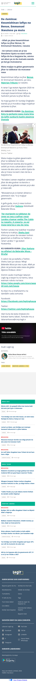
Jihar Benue (6, 366)
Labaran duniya (6, 457)
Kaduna (19, 206)
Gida (2, 10)
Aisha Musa (24, 33)
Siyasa (3, 411)
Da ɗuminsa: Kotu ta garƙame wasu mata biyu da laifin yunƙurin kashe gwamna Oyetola (17, 115)
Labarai (9, 10)
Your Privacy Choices (20, 680)
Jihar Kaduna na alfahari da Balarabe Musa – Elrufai (17, 251)
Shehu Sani (23, 232)
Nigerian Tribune (9, 82)
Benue (30, 77)
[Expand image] (34, 125)
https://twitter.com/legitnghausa (17, 308)
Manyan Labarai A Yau (20, 366)
